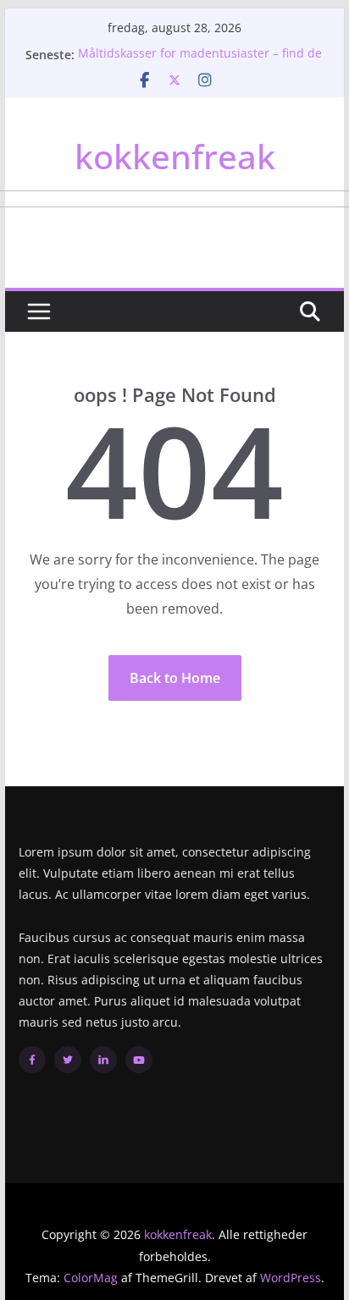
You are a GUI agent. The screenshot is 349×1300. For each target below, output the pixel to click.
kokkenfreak (175, 156)
